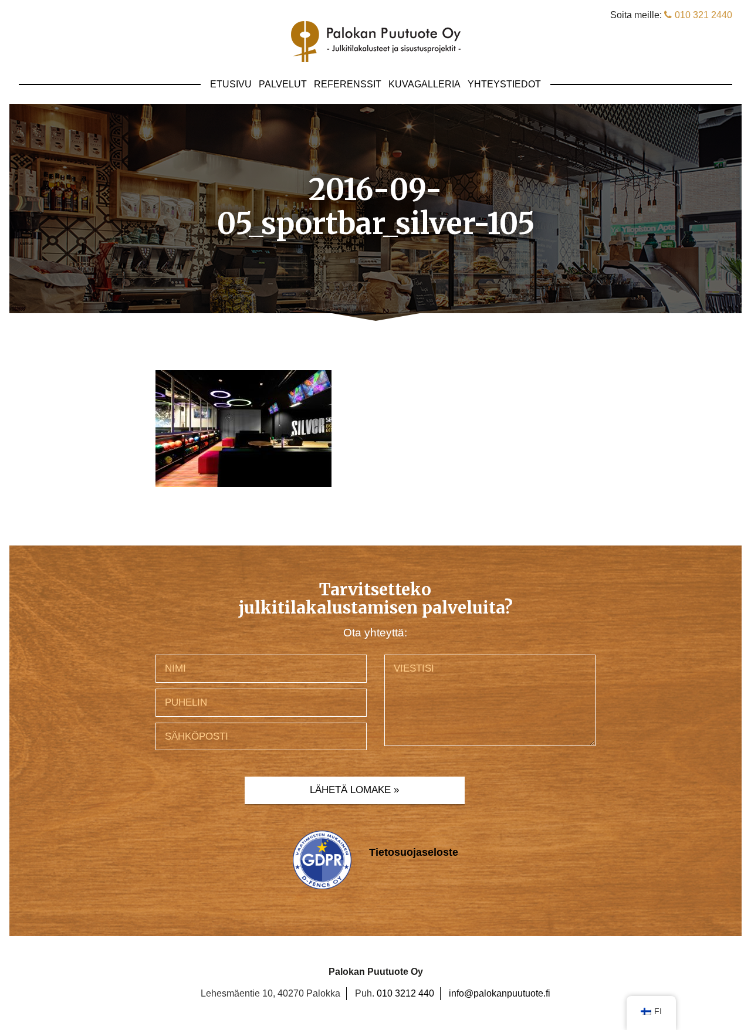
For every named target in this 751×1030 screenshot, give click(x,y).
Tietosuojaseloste (413, 852)
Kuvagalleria (424, 84)
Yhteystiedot (504, 84)
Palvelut (283, 84)
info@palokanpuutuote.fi (499, 993)
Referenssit (347, 84)
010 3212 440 (405, 993)
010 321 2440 (703, 15)
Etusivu (231, 84)
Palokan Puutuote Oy (376, 41)
